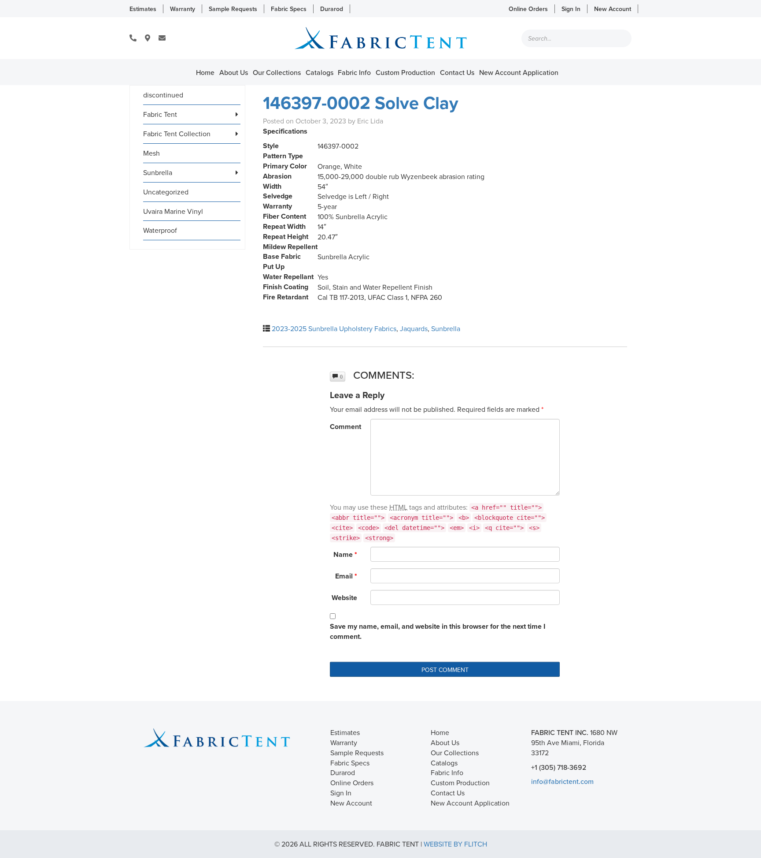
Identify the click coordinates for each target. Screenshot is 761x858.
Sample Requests (233, 8)
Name (345, 554)
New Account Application (518, 72)
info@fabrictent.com (562, 781)
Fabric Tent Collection (177, 133)
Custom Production (405, 72)
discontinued (163, 95)
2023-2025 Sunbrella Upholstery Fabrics (334, 328)
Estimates (142, 8)
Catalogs (319, 72)
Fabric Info (354, 72)
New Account (612, 8)
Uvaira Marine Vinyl (173, 211)
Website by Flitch (455, 844)
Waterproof (160, 230)
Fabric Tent (160, 114)
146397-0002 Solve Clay (360, 103)
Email (346, 576)
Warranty (182, 8)
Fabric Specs (289, 8)
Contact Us (457, 72)
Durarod (331, 8)
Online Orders (528, 8)
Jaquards (414, 328)
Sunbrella (157, 172)
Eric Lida (370, 121)
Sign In (571, 8)
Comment (345, 427)
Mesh (151, 153)
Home (205, 72)
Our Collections (277, 72)
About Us (233, 72)
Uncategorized (165, 192)
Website (344, 598)
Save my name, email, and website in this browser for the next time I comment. (437, 632)
